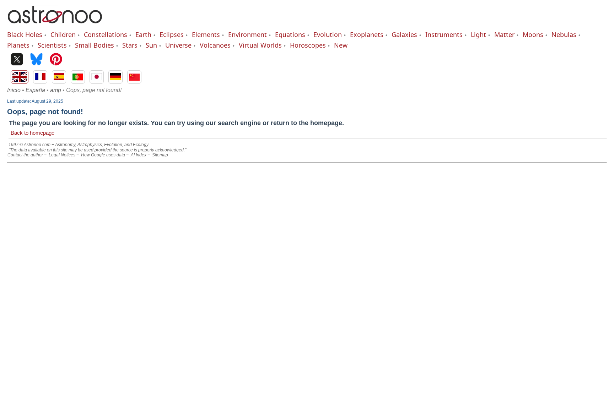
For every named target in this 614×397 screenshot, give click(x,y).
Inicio (14, 90)
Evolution (327, 34)
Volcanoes (215, 45)
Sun (151, 45)
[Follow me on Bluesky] (36, 59)
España (35, 90)
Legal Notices (62, 154)
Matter (504, 34)
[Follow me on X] (17, 59)
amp (55, 90)
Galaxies (404, 34)
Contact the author (25, 154)
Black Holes (24, 34)
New (341, 45)
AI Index (138, 154)
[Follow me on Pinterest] (56, 59)
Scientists (52, 45)
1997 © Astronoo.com (29, 144)
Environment (247, 34)
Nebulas (563, 34)
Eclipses (172, 34)
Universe (178, 45)
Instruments (444, 34)
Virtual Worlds (260, 45)
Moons (533, 34)
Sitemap (160, 154)
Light (478, 34)
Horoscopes (308, 45)
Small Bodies (94, 45)
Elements (206, 34)
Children (63, 34)
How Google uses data (103, 154)
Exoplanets (366, 34)
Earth (143, 34)
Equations (290, 34)
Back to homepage (32, 133)
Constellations (105, 34)
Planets (18, 45)
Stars (130, 45)
